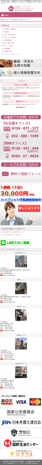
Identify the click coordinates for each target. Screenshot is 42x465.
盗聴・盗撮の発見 (9, 43)
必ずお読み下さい (21, 107)
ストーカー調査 (8, 45)
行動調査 (6, 32)
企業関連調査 (8, 40)
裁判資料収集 (8, 51)
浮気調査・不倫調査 (10, 29)
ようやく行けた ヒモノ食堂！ (11, 234)
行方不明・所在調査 (10, 37)
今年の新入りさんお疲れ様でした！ (13, 232)
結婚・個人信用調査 (10, 34)
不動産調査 (7, 48)
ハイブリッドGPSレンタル (12, 54)
